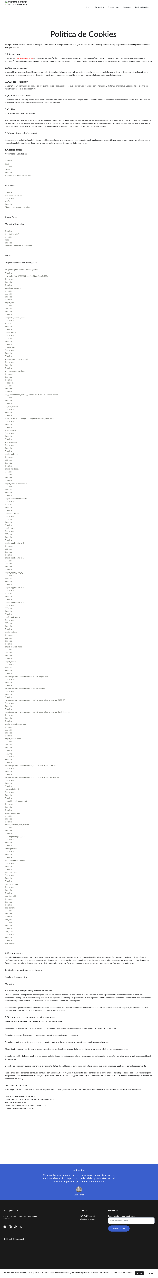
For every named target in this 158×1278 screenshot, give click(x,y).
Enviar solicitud (119, 1228)
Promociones (113, 7)
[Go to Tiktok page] (15, 1226)
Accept (139, 1273)
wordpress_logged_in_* (14, 195)
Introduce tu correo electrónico (121, 1216)
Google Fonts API (12, 234)
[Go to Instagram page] (10, 1226)
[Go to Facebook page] (4, 1226)
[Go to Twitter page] (20, 1226)
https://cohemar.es (25, 58)
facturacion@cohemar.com (34, 1105)
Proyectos (99, 7)
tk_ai (7, 164)
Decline (150, 1273)
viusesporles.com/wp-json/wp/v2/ (41, 418)
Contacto (127, 7)
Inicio (88, 7)
